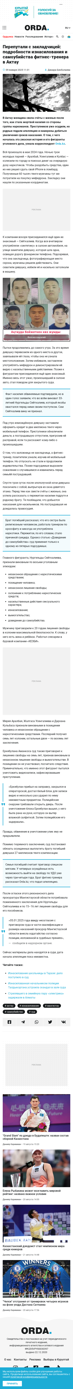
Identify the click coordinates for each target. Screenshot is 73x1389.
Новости (19, 36)
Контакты (20, 1359)
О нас (7, 1359)
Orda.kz (60, 143)
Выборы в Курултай (56, 1359)
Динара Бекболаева (59, 70)
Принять (12, 1383)
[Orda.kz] (36, 1335)
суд (33, 1011)
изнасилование (30, 1005)
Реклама (35, 1359)
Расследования (34, 36)
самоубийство (15, 1011)
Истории (49, 36)
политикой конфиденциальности (28, 1376)
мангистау (53, 1005)
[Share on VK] (63, 1022)
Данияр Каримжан (12, 1144)
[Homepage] (37, 27)
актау (10, 1005)
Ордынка (8, 36)
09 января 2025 (14, 70)
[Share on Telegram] (23, 1022)
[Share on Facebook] (9, 1022)
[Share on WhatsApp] (36, 1022)
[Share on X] (50, 1022)
